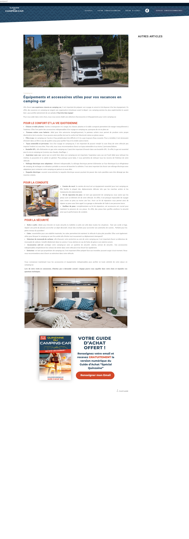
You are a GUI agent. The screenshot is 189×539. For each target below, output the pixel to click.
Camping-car (27, 93)
